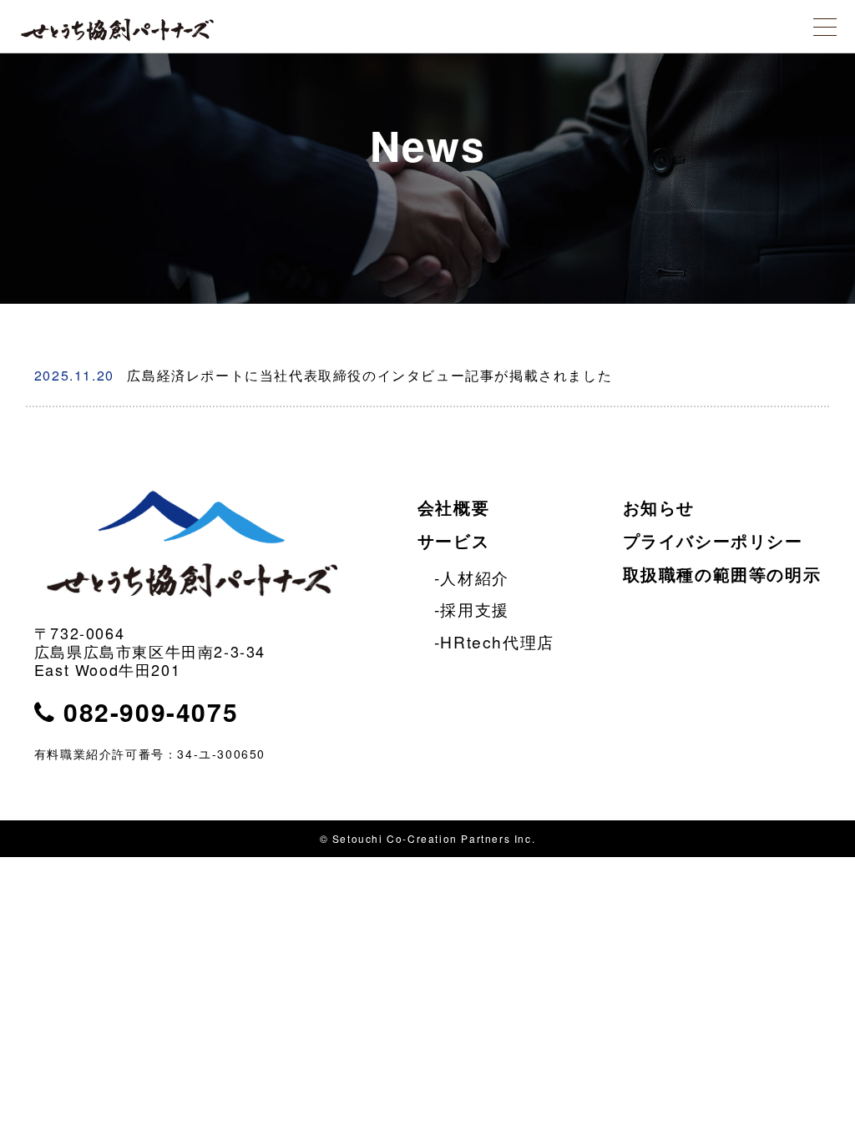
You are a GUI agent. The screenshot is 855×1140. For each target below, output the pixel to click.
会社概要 (453, 507)
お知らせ (659, 507)
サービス (453, 540)
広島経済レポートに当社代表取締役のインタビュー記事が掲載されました (323, 375)
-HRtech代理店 (494, 641)
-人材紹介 (471, 577)
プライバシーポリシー (713, 540)
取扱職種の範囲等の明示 (722, 574)
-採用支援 (471, 609)
